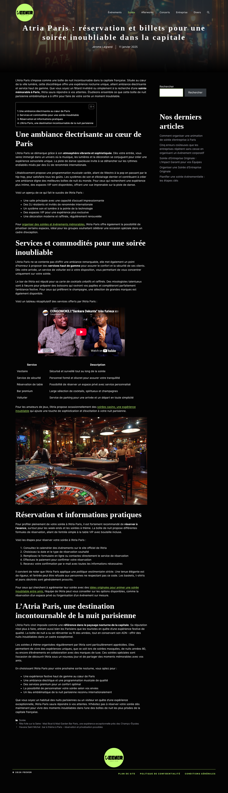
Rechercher (167, 86)
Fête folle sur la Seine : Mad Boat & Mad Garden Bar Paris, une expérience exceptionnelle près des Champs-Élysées (79, 723)
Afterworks (147, 12)
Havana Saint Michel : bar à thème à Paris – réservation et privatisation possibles (61, 727)
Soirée (131, 12)
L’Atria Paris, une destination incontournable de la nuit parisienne (56, 123)
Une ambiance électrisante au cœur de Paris (44, 111)
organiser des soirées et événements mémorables (53, 224)
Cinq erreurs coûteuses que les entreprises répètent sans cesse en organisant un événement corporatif (182, 149)
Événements (115, 12)
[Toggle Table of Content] (89, 106)
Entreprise (182, 12)
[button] (208, 12)
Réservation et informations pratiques (41, 119)
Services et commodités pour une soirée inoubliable (49, 115)
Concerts (165, 12)
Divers (197, 12)
